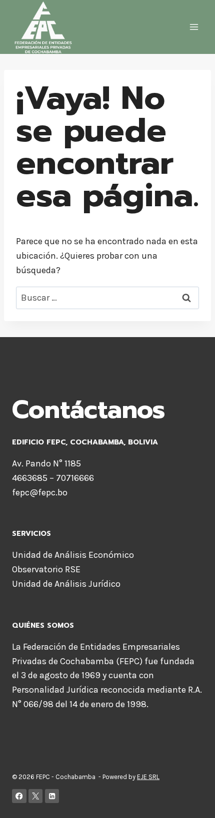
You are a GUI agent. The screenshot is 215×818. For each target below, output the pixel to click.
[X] (35, 796)
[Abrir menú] (193, 27)
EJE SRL (148, 777)
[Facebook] (19, 796)
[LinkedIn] (52, 796)
